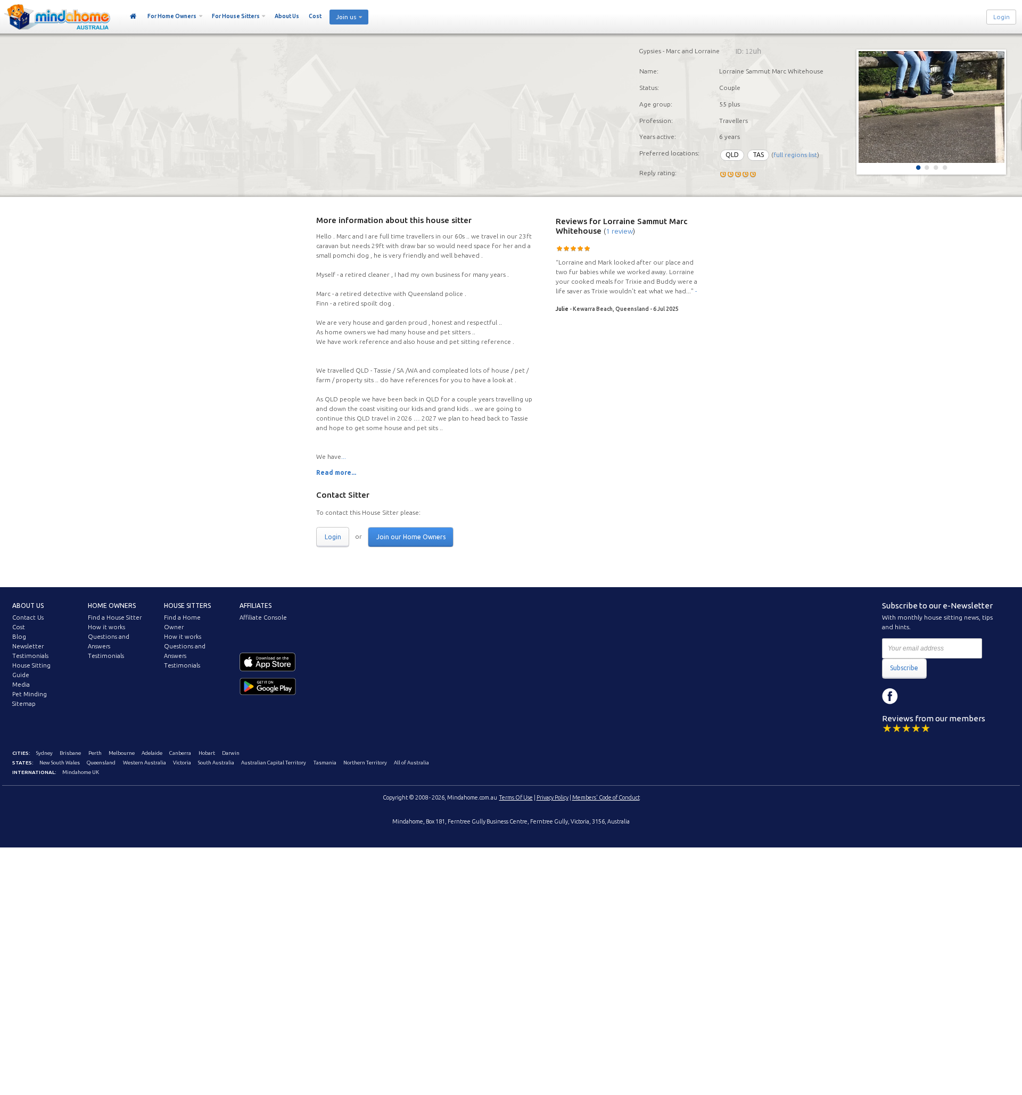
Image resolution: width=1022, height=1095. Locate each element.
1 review (619, 231)
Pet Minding (29, 694)
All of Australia (411, 762)
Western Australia (144, 762)
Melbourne (122, 753)
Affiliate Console (263, 617)
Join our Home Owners (411, 536)
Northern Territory (365, 762)
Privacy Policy (552, 797)
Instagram (914, 696)
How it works (106, 627)
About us (28, 605)
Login (1001, 17)
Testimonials (30, 656)
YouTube (938, 696)
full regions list (795, 154)
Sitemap (24, 704)
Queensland (101, 762)
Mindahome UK (80, 772)
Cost (315, 16)
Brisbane (70, 753)
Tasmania (325, 762)
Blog (19, 636)
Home (133, 16)
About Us (287, 16)
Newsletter (28, 646)
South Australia (216, 762)
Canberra (180, 753)
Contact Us (28, 617)
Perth (95, 753)
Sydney (44, 753)
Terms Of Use (516, 797)
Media (21, 684)
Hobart (207, 753)
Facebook (890, 696)
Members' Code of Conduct (606, 797)
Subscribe (904, 667)
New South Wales (59, 762)
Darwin (231, 753)
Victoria (182, 762)
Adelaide (152, 753)
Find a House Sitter (115, 617)
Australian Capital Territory (273, 762)
